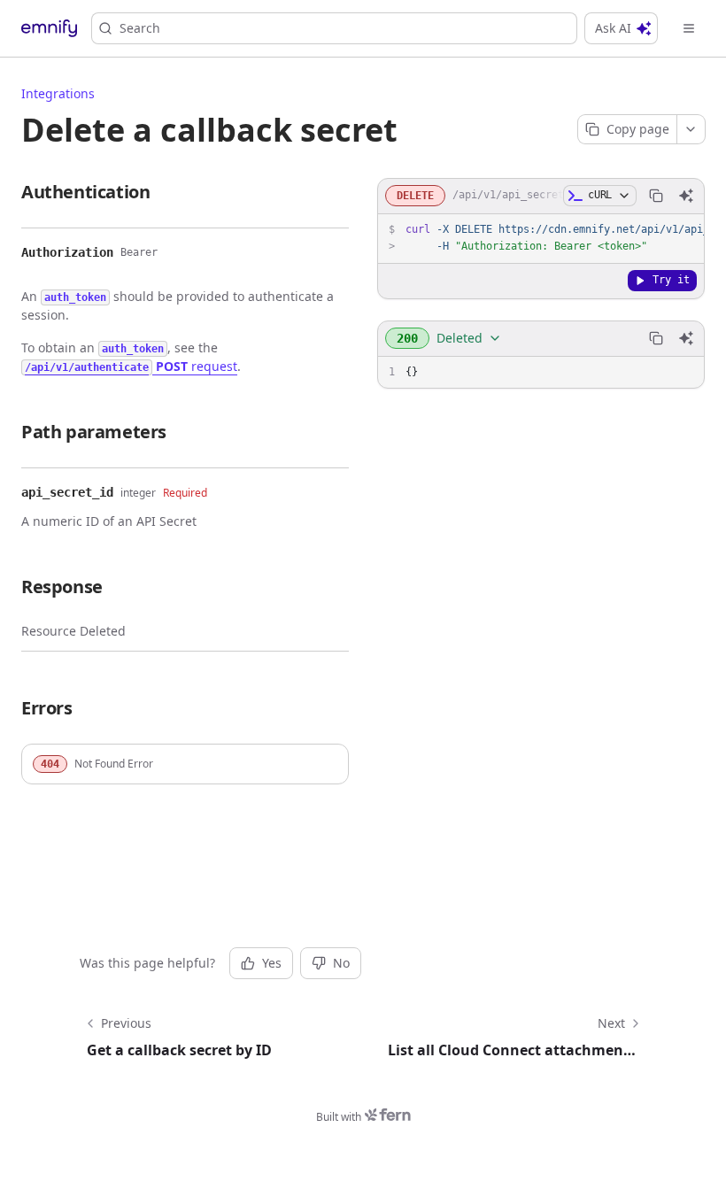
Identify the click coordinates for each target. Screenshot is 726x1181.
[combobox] (447, 338)
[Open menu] (689, 28)
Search (140, 27)
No (341, 962)
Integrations (58, 93)
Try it (671, 280)
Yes (272, 962)
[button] (185, 764)
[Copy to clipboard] (656, 196)
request (131, 366)
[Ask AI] (686, 195)
